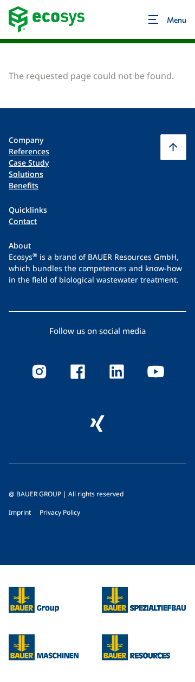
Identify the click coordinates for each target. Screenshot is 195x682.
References (29, 151)
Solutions (26, 174)
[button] (173, 147)
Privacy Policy (60, 512)
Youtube (156, 372)
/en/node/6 (32, 593)
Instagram (39, 372)
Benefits (23, 185)
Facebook (78, 372)
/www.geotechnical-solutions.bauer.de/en (144, 599)
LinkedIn (117, 372)
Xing (97, 423)
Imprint (20, 512)
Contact (23, 221)
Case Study (29, 163)
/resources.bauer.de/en (136, 641)
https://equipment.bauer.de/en (44, 641)
